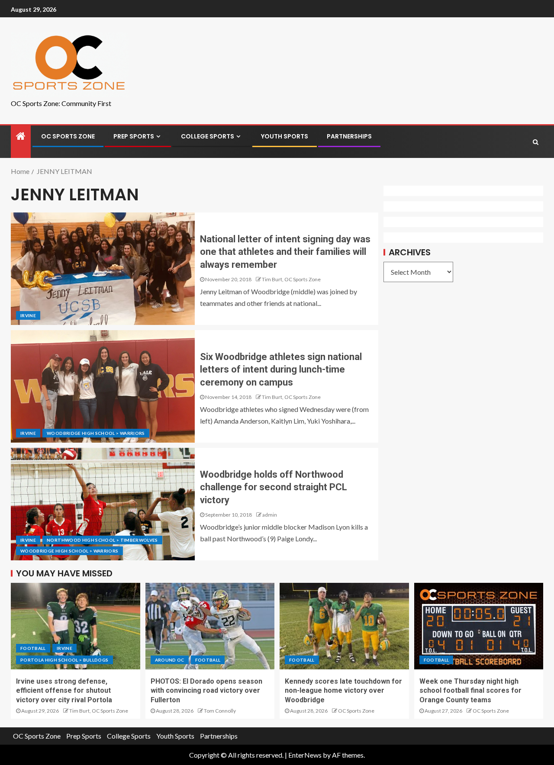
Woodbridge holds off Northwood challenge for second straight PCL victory (273, 487)
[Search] (535, 142)
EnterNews (305, 755)
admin (269, 514)
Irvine (28, 315)
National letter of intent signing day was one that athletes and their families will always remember (285, 252)
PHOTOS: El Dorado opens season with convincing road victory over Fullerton (206, 690)
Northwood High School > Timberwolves (102, 540)
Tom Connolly (220, 710)
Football (33, 648)
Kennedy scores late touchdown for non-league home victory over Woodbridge (343, 690)
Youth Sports (284, 136)
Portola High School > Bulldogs (64, 659)
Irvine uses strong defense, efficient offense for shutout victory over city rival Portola (64, 690)
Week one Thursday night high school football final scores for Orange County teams (470, 690)
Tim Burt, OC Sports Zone (291, 279)
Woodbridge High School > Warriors (96, 433)
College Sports (207, 136)
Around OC (169, 659)
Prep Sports (133, 136)
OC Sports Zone (68, 136)
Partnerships (349, 136)
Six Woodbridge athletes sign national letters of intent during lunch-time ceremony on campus (281, 369)
